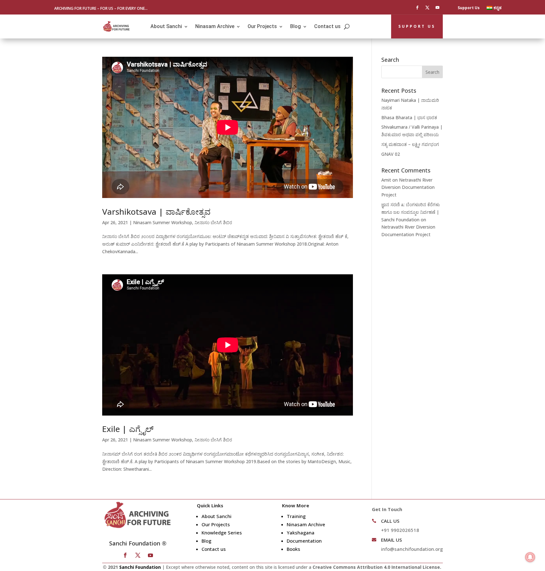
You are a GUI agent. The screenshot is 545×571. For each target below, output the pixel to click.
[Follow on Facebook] (417, 7)
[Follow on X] (427, 7)
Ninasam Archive (214, 26)
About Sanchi (166, 26)
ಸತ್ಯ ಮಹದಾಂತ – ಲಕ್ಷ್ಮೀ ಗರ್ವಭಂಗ (410, 144)
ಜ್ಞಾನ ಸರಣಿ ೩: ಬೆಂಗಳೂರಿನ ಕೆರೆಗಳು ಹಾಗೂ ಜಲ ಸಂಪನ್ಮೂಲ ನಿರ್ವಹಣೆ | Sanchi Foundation (410, 212)
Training (296, 516)
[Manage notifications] (530, 557)
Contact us (327, 26)
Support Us (469, 8)
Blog (295, 26)
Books (293, 549)
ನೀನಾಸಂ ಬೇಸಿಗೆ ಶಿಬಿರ (213, 222)
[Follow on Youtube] (437, 7)
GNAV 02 (390, 154)
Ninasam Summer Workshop (162, 222)
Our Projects (262, 26)
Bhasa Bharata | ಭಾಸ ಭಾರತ (409, 117)
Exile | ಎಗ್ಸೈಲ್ (128, 428)
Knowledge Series (222, 532)
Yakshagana (300, 532)
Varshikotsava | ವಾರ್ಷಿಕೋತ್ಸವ (156, 211)
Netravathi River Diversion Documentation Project (408, 187)
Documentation (304, 541)
